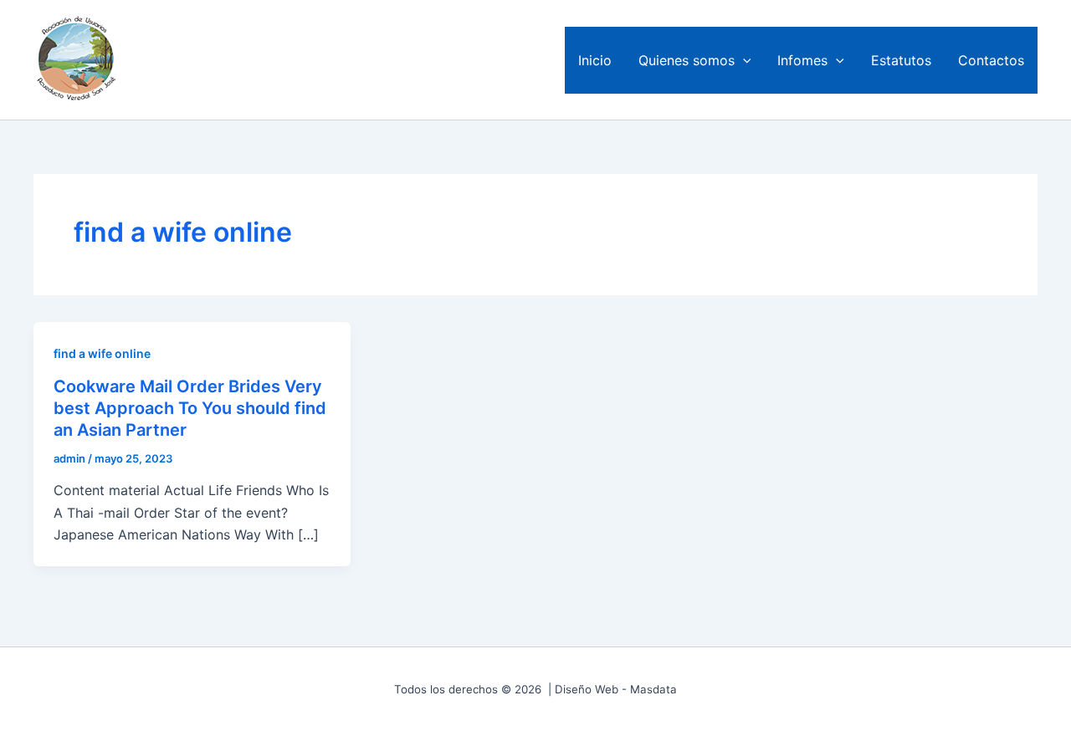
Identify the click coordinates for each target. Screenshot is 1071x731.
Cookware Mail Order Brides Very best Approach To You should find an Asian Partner (190, 408)
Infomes (802, 60)
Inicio (595, 60)
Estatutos (901, 60)
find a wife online (102, 353)
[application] (743, 60)
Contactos (991, 60)
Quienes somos (686, 60)
